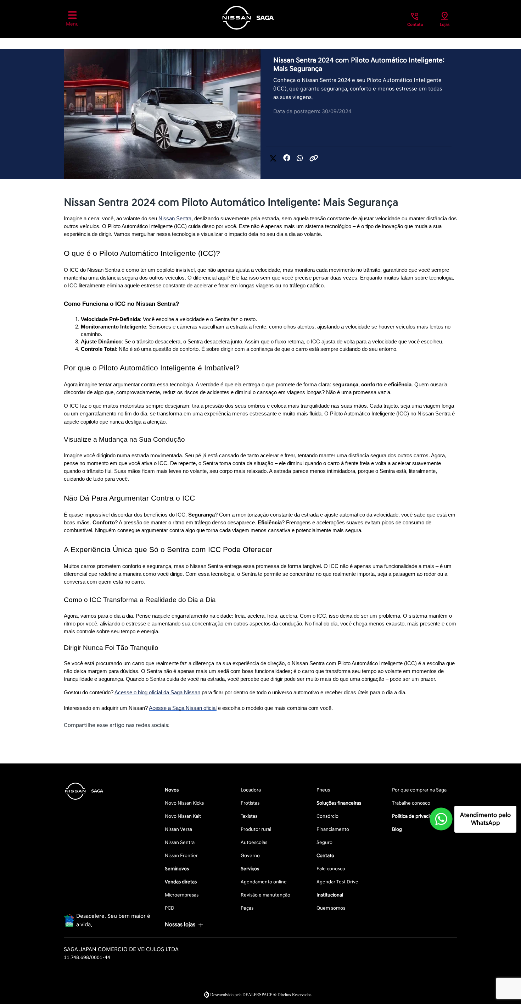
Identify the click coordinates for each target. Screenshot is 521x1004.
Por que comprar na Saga (419, 790)
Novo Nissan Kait (183, 816)
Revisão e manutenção (265, 895)
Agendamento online (264, 882)
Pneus (323, 790)
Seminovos (177, 869)
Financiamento (332, 829)
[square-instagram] (89, 818)
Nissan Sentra (174, 218)
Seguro (324, 842)
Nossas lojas (180, 924)
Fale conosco (330, 869)
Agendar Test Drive (337, 882)
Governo (250, 856)
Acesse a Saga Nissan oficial (183, 708)
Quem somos (330, 908)
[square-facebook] (72, 818)
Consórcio (327, 816)
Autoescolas (254, 842)
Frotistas (250, 803)
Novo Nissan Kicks (184, 803)
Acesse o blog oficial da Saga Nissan (157, 692)
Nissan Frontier (181, 856)
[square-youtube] (106, 818)
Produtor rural (256, 829)
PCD (169, 908)
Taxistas (249, 816)
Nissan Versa (178, 829)
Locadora (251, 790)
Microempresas (181, 895)
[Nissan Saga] (248, 18)
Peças (247, 908)
